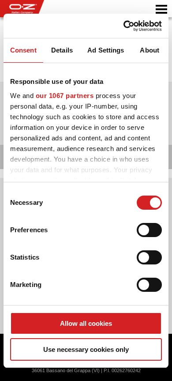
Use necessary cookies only (86, 349)
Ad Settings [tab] (105, 50)
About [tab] (149, 50)
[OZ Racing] (43, 8)
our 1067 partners (65, 95)
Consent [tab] (23, 50)
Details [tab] (62, 50)
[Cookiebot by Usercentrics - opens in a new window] (124, 26)
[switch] (149, 230)
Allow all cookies (86, 323)
